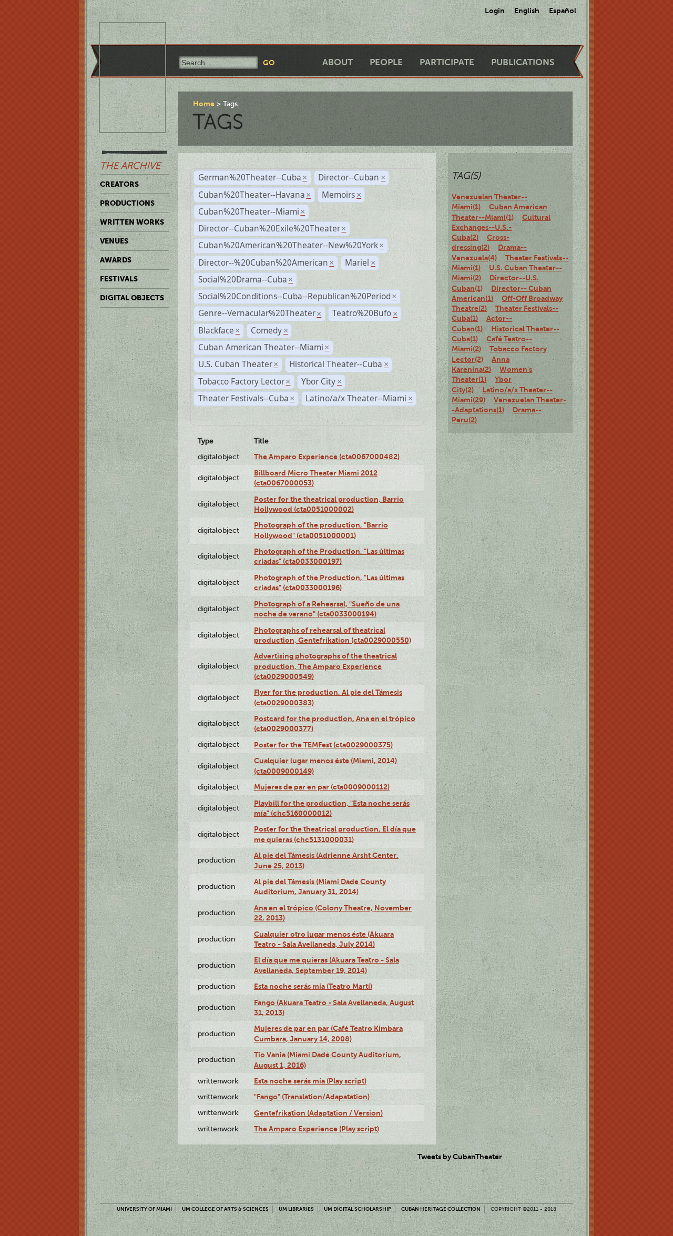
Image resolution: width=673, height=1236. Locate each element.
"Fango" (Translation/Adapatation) (312, 1096)
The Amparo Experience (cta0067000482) (327, 456)
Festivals (119, 279)
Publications (522, 62)
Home (204, 103)
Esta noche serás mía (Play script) (310, 1081)
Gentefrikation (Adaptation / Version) (318, 1113)
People (386, 62)
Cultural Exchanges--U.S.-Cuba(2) (501, 227)
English (526, 10)
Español (562, 10)
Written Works (132, 222)
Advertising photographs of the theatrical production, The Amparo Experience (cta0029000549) (325, 666)
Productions (127, 203)
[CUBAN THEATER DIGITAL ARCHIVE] (123, 35)
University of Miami (144, 1209)
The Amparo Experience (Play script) (316, 1128)
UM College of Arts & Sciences (225, 1209)
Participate (447, 62)
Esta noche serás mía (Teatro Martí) (313, 986)
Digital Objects (132, 297)
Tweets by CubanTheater (459, 1156)
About (337, 62)
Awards (115, 260)
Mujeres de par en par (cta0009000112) (322, 787)
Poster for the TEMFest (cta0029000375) (323, 745)
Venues (114, 241)
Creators (119, 184)
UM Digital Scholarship (357, 1209)
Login (495, 10)
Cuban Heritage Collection (441, 1209)
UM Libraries (296, 1209)
